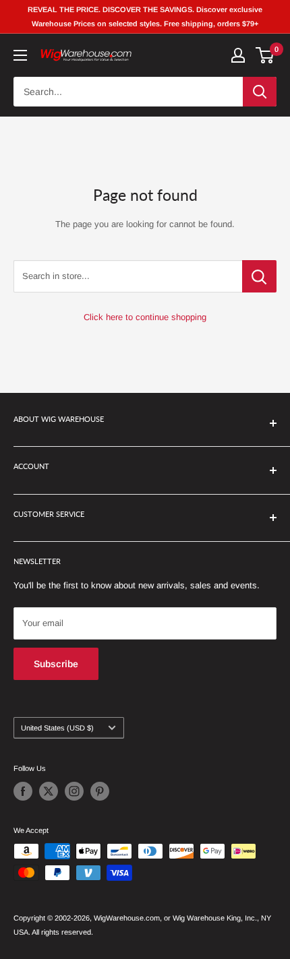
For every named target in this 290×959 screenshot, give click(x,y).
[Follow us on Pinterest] (99, 791)
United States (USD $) (57, 728)
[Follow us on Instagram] (74, 791)
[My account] (238, 55)
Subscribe (56, 663)
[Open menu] (20, 55)
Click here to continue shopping (145, 317)
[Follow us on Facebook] (22, 791)
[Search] (260, 91)
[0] (265, 55)
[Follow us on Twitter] (48, 791)
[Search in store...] (259, 276)
